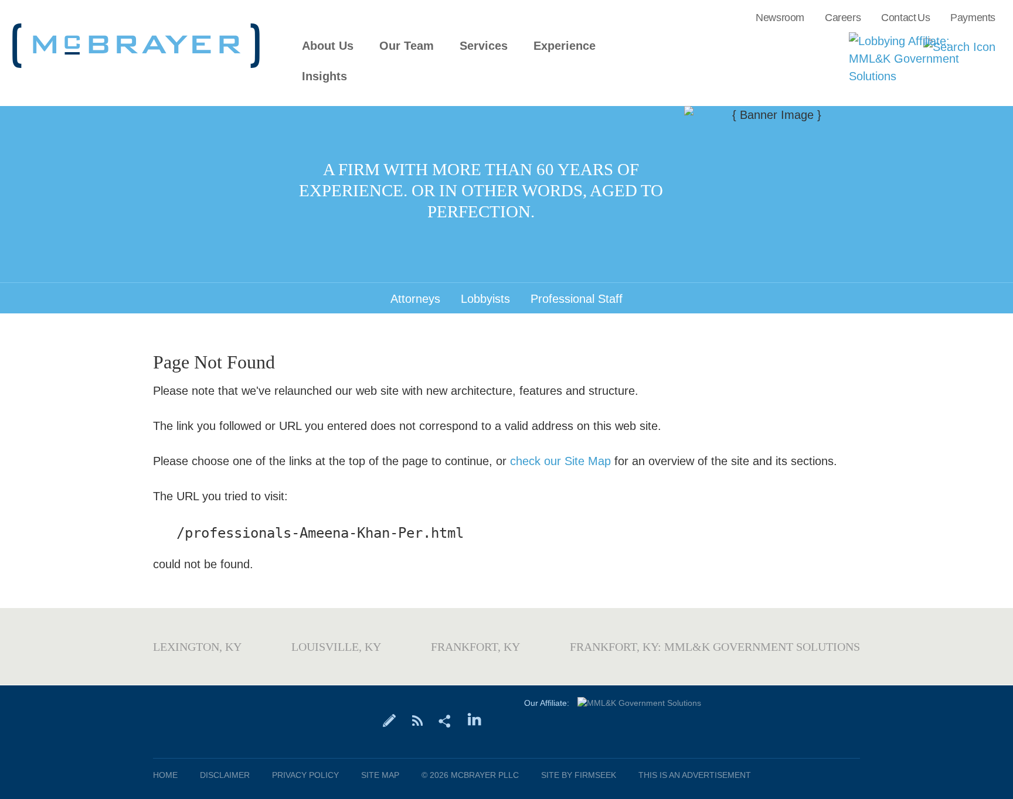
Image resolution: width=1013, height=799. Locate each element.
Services (484, 46)
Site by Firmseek (578, 775)
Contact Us (905, 17)
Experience (564, 46)
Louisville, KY (336, 646)
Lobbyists (485, 298)
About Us (327, 46)
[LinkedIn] (474, 720)
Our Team (406, 46)
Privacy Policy (305, 775)
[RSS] (417, 720)
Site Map (380, 775)
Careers (843, 17)
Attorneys (415, 298)
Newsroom (780, 17)
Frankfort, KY (475, 646)
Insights (324, 76)
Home (165, 775)
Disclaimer (225, 775)
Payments (972, 17)
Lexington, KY (197, 646)
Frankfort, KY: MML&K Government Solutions (715, 646)
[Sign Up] (389, 720)
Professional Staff (577, 298)
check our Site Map (560, 461)
